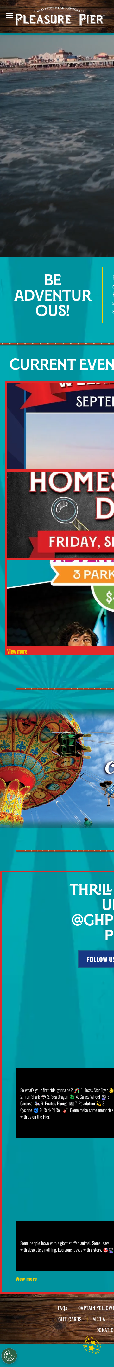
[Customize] (9, 1356)
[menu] (9, 15)
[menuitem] (63, 1307)
